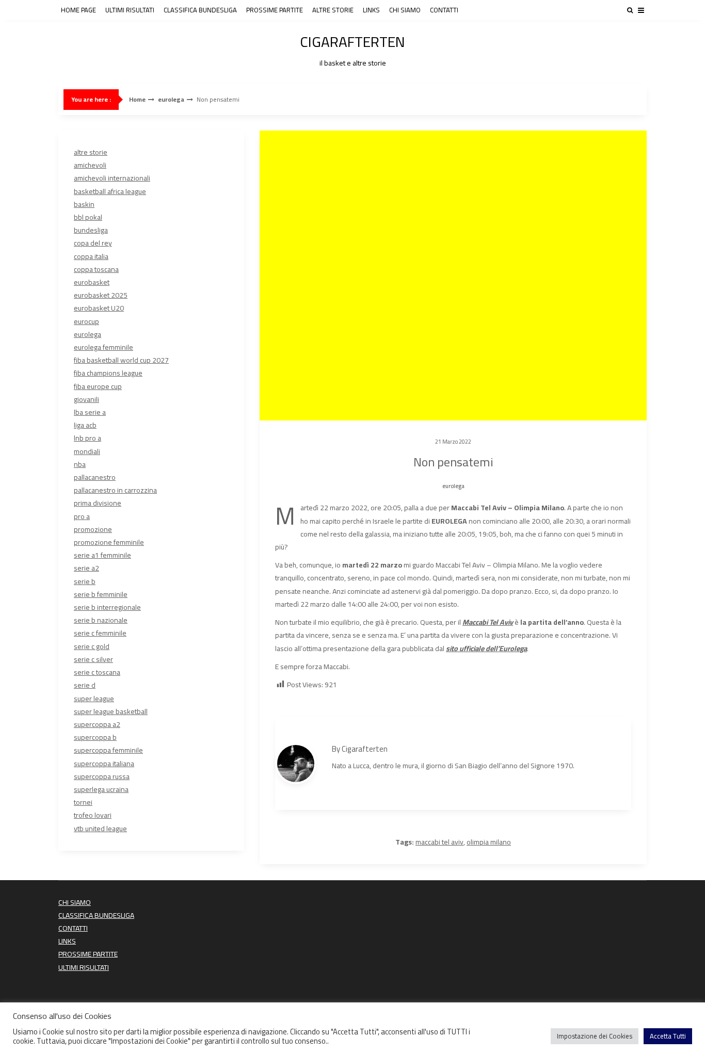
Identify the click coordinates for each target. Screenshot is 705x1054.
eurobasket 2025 (100, 295)
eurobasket (91, 282)
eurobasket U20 (99, 308)
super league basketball (111, 711)
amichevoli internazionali (112, 178)
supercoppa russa (102, 776)
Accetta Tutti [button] (668, 1036)
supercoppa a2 (97, 724)
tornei (83, 802)
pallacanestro (95, 477)
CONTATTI (444, 10)
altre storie (90, 152)
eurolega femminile (103, 347)
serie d (84, 685)
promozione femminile (109, 542)
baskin (84, 204)
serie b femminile (100, 594)
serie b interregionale (107, 607)
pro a (82, 516)
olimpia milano (489, 842)
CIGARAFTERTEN (352, 48)
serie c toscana (97, 672)
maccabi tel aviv (439, 842)
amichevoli (90, 165)
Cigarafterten (365, 748)
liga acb (85, 425)
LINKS (371, 10)
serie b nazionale (100, 620)
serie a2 (86, 568)
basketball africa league (110, 191)
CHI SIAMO (405, 10)
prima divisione (97, 503)
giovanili (86, 399)
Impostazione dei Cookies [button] (594, 1036)
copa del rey (93, 243)
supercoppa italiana (104, 763)
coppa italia (91, 256)
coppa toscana (96, 269)
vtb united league (100, 828)
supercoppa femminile (108, 750)
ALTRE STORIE (333, 10)
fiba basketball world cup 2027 (121, 360)
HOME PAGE (78, 10)
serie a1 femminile (102, 555)
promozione (93, 529)
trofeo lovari (92, 815)
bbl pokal (88, 217)
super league (94, 698)
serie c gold (91, 646)
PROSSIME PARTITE (274, 10)
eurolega (171, 99)
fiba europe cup (98, 386)
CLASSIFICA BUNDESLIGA (200, 10)
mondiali (87, 451)
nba (80, 464)
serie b (84, 581)
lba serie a (90, 412)
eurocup (86, 321)
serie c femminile (100, 633)
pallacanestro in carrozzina (115, 490)
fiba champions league (108, 373)
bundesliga (91, 230)
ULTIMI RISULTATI (129, 10)
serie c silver (93, 659)
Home (137, 99)
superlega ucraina (101, 789)
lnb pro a (87, 438)
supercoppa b (95, 737)
